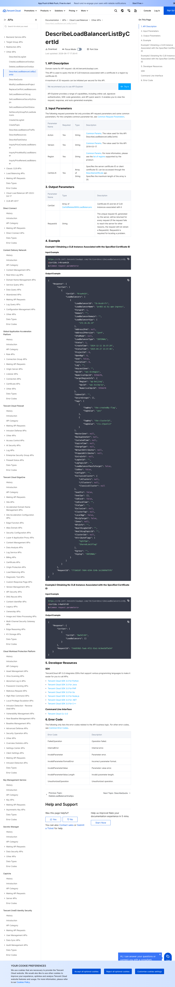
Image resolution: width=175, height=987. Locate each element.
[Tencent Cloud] (12, 10)
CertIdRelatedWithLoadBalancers (77, 207)
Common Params (93, 133)
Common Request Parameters (111, 116)
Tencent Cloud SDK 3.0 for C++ (62, 703)
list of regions (99, 156)
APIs (64, 20)
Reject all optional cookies (117, 971)
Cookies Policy (23, 982)
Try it (126, 86)
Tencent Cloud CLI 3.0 (58, 714)
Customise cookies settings (149, 971)
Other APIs (96, 20)
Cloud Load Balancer (78, 20)
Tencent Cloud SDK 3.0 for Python (63, 681)
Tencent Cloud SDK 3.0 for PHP (62, 688)
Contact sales (66, 825)
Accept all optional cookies (86, 971)
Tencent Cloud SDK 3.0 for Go (61, 692)
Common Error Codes (58, 728)
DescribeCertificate (94, 173)
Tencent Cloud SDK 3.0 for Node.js (63, 696)
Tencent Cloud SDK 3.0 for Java (62, 684)
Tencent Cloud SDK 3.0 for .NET (62, 700)
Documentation (52, 20)
